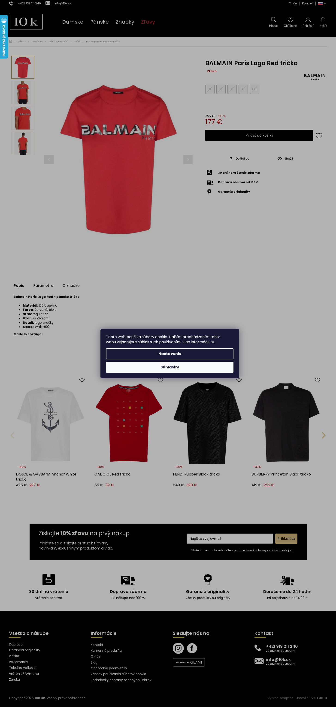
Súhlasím (169, 367)
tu (212, 342)
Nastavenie (169, 353)
